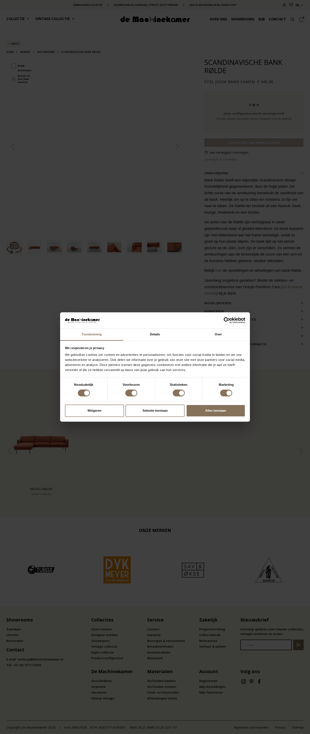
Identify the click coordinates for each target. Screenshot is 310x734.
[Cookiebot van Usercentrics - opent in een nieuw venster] (226, 320)
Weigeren (94, 410)
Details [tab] (155, 334)
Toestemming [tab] (92, 334)
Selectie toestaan (155, 410)
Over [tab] (218, 334)
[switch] (131, 393)
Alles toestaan (215, 410)
